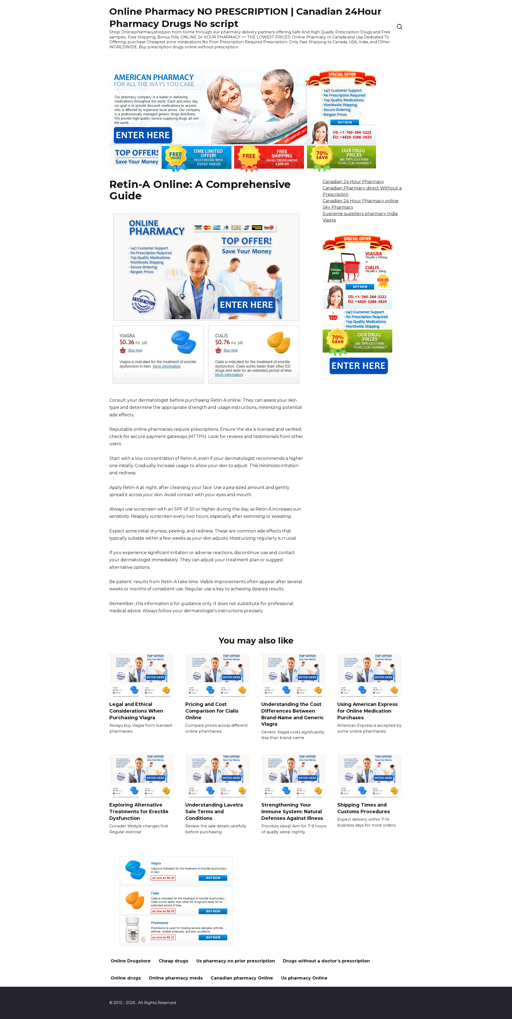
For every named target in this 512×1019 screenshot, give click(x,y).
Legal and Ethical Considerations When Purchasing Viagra (136, 710)
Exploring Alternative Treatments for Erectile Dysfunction (139, 811)
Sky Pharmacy (338, 207)
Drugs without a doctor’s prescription (326, 960)
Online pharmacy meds (176, 978)
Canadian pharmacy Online (242, 978)
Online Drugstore (131, 960)
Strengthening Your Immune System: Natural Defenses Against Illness (292, 811)
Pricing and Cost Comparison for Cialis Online (211, 710)
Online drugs (126, 978)
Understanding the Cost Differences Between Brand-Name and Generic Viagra (292, 714)
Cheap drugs (173, 960)
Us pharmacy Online (304, 978)
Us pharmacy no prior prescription (235, 960)
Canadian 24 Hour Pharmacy (353, 181)
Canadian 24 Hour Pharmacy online (360, 200)
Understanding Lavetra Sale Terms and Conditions (214, 811)
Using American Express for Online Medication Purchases (367, 710)
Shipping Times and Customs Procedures (363, 808)
